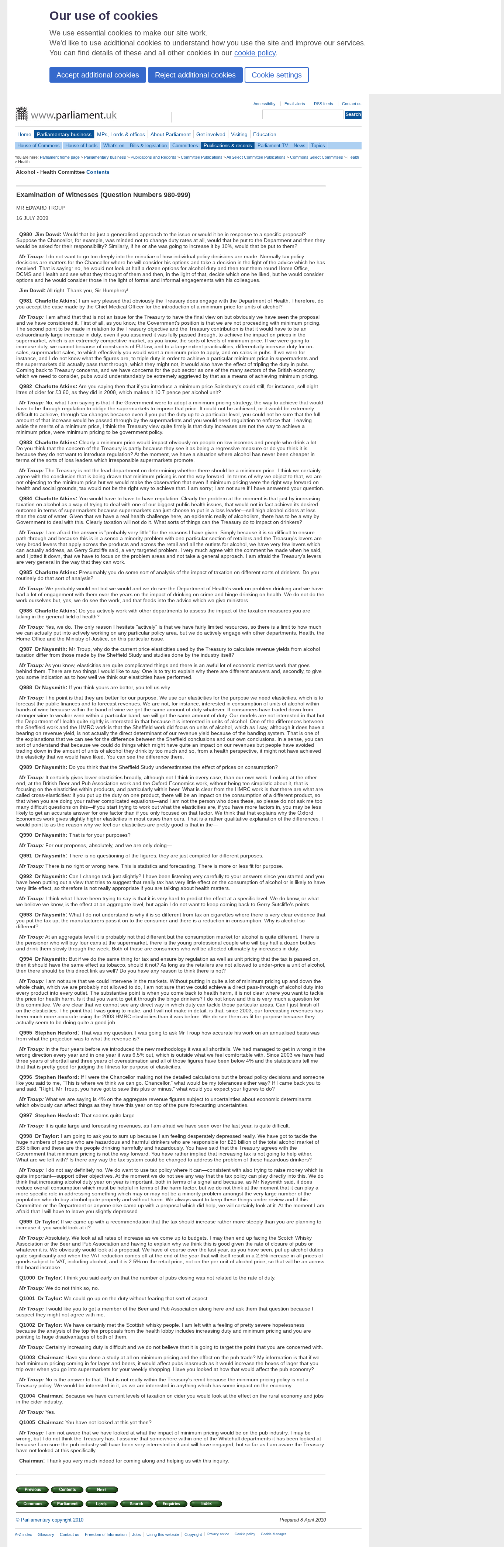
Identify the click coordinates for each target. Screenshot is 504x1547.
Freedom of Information (106, 1534)
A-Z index (23, 1534)
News (299, 145)
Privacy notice (218, 1534)
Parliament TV (273, 145)
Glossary (46, 1534)
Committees (185, 145)
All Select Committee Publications (256, 157)
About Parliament (171, 134)
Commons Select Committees (316, 157)
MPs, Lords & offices (121, 134)
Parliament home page (60, 157)
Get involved (210, 134)
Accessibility (264, 103)
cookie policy (255, 53)
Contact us (352, 103)
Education (264, 134)
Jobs (136, 1534)
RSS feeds (323, 103)
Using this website (162, 1534)
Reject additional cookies (195, 75)
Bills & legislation (148, 145)
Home (24, 134)
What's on (113, 145)
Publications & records (228, 145)
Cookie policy (245, 1534)
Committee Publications (201, 157)
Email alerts (294, 103)
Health (353, 157)
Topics (318, 145)
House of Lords (81, 145)
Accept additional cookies (97, 75)
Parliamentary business (64, 134)
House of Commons (38, 145)
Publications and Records (153, 157)
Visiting (239, 134)
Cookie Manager (273, 1534)
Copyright (193, 1534)
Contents (98, 172)
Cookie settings (277, 75)
